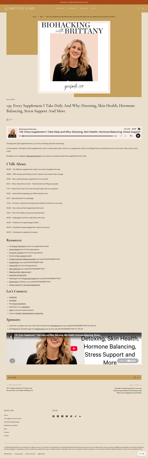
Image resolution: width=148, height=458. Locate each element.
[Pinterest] (71, 416)
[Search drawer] (138, 8)
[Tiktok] (75, 416)
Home (34, 17)
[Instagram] (53, 416)
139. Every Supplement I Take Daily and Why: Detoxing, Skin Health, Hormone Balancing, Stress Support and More (80, 17)
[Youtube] (67, 416)
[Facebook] (58, 416)
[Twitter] (62, 416)
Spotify (18, 313)
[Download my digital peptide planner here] (74, 2)
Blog (41, 17)
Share (11, 119)
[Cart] (143, 8)
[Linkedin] (80, 416)
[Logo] (19, 8)
